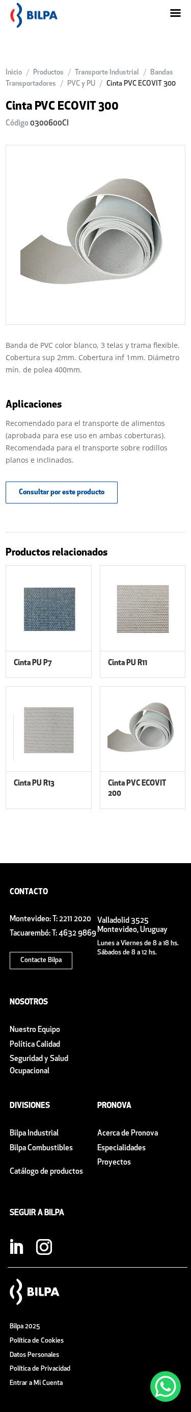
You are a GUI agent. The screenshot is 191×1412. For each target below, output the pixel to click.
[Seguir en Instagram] (44, 1247)
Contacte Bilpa (41, 960)
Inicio (14, 73)
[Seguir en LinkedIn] (16, 1247)
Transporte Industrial (107, 73)
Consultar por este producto (61, 492)
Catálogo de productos (46, 1172)
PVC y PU (81, 84)
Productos (48, 73)
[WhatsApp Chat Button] (165, 1386)
